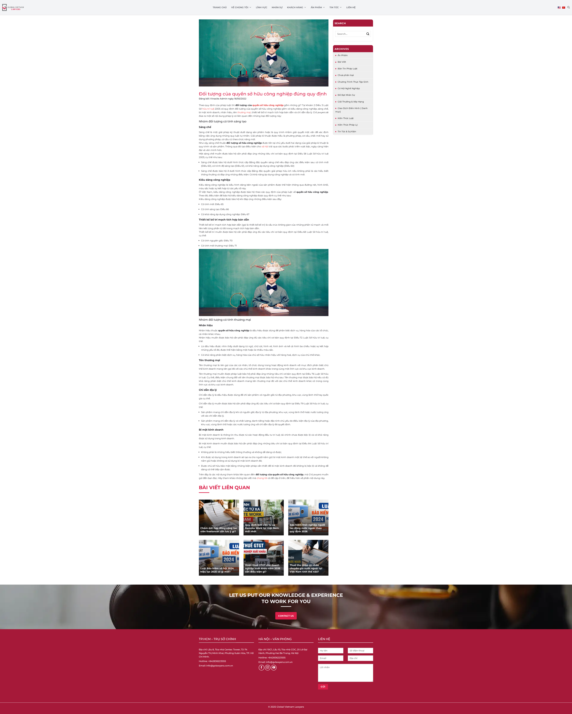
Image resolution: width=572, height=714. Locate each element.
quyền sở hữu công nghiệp (267, 105)
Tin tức (334, 7)
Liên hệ (351, 7)
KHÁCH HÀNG (295, 7)
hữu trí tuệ (208, 108)
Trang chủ (220, 7)
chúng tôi (262, 478)
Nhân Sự (277, 7)
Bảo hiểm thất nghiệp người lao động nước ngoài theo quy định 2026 (307, 528)
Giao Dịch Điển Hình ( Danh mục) (351, 110)
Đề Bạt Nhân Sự (346, 95)
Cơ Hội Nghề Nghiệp (349, 88)
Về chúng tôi (239, 7)
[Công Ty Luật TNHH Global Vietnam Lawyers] (13, 7)
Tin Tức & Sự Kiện (347, 131)
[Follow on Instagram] (268, 667)
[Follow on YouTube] (274, 667)
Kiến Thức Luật (346, 118)
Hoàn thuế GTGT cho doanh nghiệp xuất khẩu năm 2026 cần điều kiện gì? (262, 568)
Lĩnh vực (261, 7)
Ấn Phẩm (316, 7)
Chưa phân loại (346, 75)
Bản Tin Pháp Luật (347, 68)
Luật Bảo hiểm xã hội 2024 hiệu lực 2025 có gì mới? (217, 570)
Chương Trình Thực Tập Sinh (353, 82)
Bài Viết (342, 62)
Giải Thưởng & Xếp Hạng (351, 101)
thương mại (244, 112)
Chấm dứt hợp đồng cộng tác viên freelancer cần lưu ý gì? (218, 530)
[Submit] (368, 34)
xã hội (265, 146)
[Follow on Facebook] (261, 667)
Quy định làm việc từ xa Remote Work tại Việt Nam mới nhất (262, 528)
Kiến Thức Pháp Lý (348, 124)
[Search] (568, 7)
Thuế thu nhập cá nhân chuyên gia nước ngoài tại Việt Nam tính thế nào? (306, 568)
